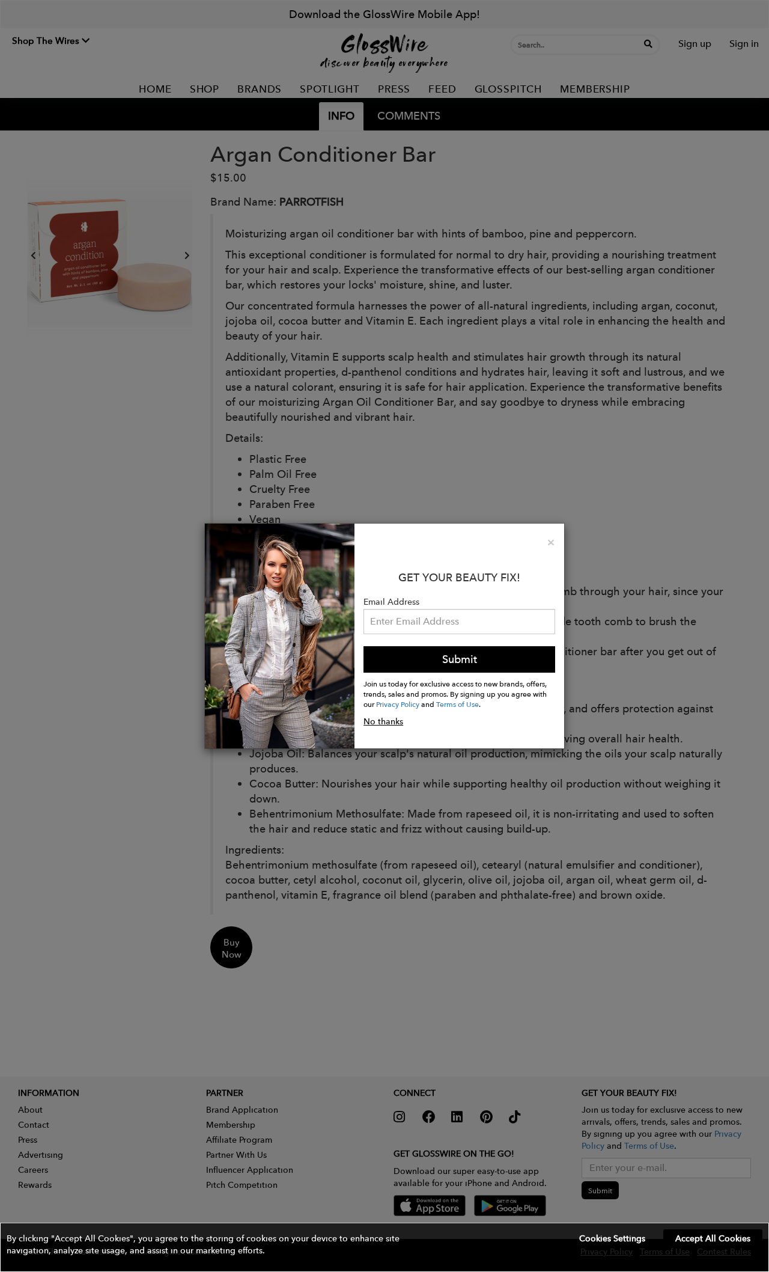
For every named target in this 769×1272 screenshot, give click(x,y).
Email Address (391, 601)
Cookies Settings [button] (612, 1238)
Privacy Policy (397, 704)
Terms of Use (457, 704)
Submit (459, 659)
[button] (384, 1247)
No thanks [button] (383, 721)
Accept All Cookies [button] (712, 1238)
